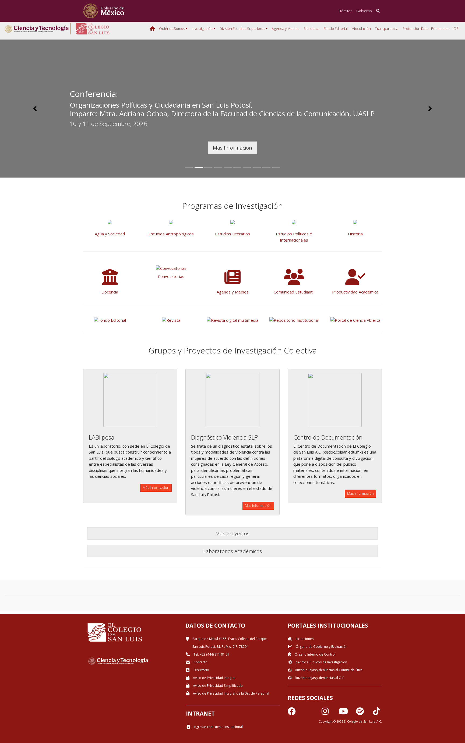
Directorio (201, 670)
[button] (35, 109)
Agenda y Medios (285, 28)
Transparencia (386, 28)
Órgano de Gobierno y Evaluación (321, 646)
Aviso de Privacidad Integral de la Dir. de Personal (230, 693)
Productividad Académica (355, 292)
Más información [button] (156, 487)
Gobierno (364, 10)
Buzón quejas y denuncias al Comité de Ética (328, 670)
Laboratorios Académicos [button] (232, 551)
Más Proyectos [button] (232, 533)
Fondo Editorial (336, 28)
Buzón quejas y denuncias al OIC (319, 677)
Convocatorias (171, 276)
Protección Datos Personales (426, 28)
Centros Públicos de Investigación (321, 662)
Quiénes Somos (172, 28)
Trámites (345, 10)
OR (456, 28)
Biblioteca (311, 28)
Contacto (200, 662)
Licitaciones (304, 638)
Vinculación (361, 28)
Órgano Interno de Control (315, 654)
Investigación (202, 28)
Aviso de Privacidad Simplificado (217, 685)
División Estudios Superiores (242, 28)
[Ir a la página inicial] (103, 11)
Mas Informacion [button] (232, 147)
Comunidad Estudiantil (294, 292)
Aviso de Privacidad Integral (213, 677)
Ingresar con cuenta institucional (218, 726)
